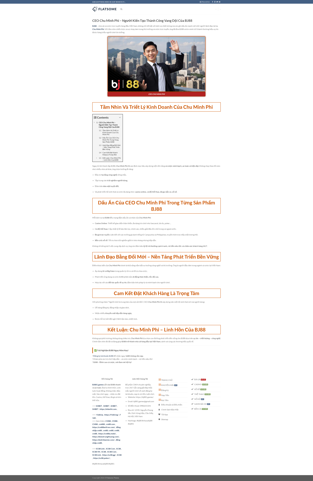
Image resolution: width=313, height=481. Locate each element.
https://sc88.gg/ (109, 455)
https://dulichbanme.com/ (103, 440)
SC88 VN (96, 452)
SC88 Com (110, 448)
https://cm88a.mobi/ (107, 433)
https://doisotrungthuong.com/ (105, 436)
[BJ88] (104, 9)
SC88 (118, 448)
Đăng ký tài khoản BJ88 (103, 356)
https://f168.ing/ (111, 415)
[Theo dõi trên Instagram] (215, 2)
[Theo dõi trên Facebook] (212, 2)
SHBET (99, 406)
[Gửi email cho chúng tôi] (219, 2)
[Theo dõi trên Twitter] (217, 2)
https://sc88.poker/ (101, 458)
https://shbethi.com (108, 409)
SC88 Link (100, 448)
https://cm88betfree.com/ (103, 427)
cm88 (105, 430)
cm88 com (110, 424)
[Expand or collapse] (119, 118)
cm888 (102, 424)
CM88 (108, 421)
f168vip (99, 415)
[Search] (121, 9)
